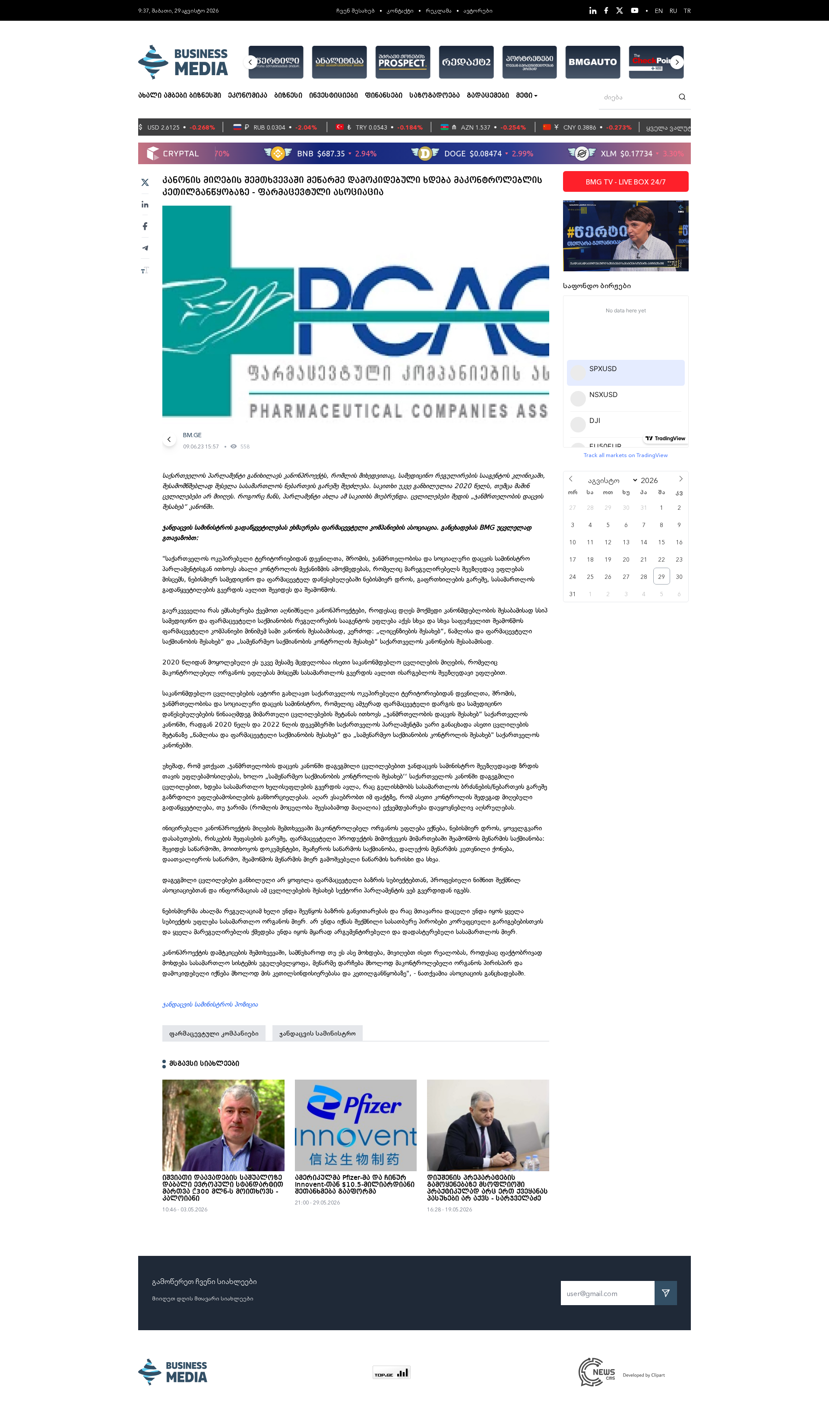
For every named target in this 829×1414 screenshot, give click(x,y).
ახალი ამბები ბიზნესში (179, 95)
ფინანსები (383, 95)
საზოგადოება (434, 95)
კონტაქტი (400, 10)
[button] (250, 62)
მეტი (524, 95)
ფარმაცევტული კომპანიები (214, 1033)
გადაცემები (488, 95)
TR (687, 10)
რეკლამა (439, 10)
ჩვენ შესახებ (355, 10)
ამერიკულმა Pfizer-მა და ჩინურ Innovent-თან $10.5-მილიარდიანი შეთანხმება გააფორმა (354, 1185)
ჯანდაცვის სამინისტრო (317, 1033)
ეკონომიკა (247, 95)
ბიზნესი (288, 95)
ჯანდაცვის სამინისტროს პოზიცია (210, 1004)
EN (659, 10)
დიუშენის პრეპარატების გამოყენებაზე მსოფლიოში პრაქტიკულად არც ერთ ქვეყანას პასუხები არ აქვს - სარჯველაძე (487, 1188)
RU (673, 10)
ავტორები (478, 10)
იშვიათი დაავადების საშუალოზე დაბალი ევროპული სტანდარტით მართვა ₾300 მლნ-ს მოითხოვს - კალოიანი (222, 1188)
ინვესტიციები (333, 95)
